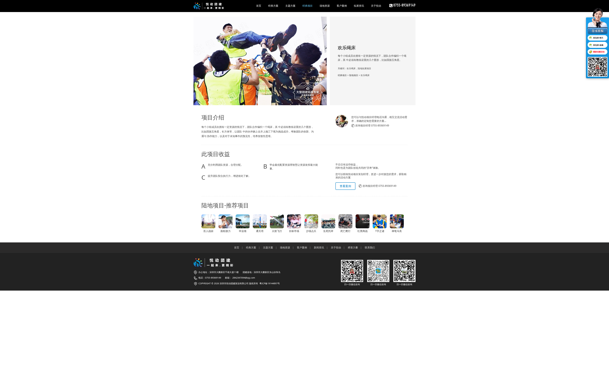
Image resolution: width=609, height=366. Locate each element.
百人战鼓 (208, 231)
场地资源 (325, 5)
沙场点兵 (311, 231)
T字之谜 (379, 231)
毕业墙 (242, 231)
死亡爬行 (345, 231)
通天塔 (260, 231)
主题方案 (290, 5)
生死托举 (328, 231)
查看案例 (345, 186)
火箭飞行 (277, 231)
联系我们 (370, 247)
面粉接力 (225, 231)
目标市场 (294, 231)
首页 (258, 5)
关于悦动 (376, 5)
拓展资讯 (359, 5)
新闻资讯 (319, 247)
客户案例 (342, 5)
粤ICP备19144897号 (269, 283)
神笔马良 (397, 231)
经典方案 (273, 5)
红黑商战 (362, 231)
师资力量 (353, 247)
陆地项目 (353, 75)
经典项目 (307, 5)
